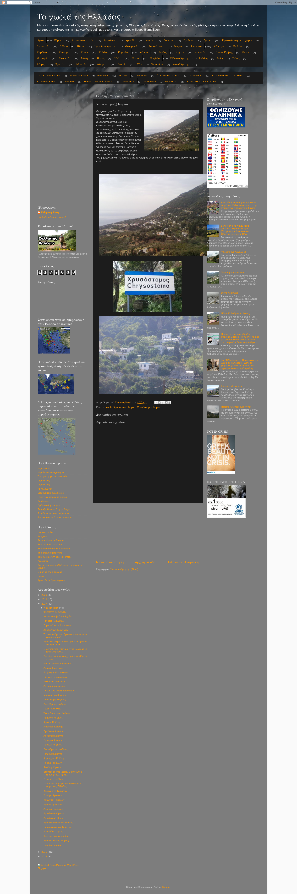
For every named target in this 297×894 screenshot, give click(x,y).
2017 (44, 604)
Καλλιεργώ (43, 501)
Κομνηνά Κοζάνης (53, 717)
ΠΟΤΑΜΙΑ (150, 81)
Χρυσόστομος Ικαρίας (149, 407)
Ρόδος (220, 58)
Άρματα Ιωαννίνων (53, 668)
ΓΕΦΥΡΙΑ (142, 75)
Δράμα (208, 40)
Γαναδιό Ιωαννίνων (53, 621)
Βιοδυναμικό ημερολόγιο (51, 493)
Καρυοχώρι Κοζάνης (54, 758)
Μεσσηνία (64, 58)
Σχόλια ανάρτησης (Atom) (124, 569)
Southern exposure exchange (54, 548)
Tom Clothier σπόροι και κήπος (55, 557)
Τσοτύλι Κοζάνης (52, 744)
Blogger (166, 887)
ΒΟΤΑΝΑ (102, 75)
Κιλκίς (84, 52)
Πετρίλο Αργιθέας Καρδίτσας (236, 406)
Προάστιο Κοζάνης (53, 731)
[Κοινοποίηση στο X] (162, 402)
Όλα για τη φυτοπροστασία (52, 476)
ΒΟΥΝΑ (123, 75)
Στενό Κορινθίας (229, 293)
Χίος (139, 64)
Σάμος (236, 58)
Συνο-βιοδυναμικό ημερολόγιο (54, 509)
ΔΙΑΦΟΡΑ (195, 75)
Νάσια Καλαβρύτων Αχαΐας (57, 616)
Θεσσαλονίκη (156, 46)
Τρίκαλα (60, 64)
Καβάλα (238, 46)
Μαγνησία (42, 58)
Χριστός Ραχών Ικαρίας (55, 836)
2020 (44, 595)
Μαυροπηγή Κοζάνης (54, 695)
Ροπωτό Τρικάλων (53, 779)
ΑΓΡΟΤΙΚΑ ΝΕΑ (78, 75)
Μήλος (245, 52)
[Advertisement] (147, 531)
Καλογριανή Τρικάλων (55, 791)
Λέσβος (162, 52)
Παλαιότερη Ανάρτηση (183, 562)
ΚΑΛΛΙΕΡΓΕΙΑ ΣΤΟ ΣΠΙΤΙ (227, 75)
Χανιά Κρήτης (181, 64)
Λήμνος (180, 52)
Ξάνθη (84, 58)
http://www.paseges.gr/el (51, 472)
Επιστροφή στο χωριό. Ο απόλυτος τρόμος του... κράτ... (62, 773)
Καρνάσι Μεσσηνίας (232, 386)
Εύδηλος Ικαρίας (52, 845)
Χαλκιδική (157, 64)
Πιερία (136, 58)
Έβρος (57, 40)
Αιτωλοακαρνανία (82, 40)
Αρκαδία (130, 40)
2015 (44, 856)
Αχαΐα (149, 40)
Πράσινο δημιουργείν (49, 505)
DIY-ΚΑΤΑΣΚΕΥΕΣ (48, 75)
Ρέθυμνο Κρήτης (179, 58)
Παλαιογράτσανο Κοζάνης (57, 827)
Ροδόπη (203, 58)
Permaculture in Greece (51, 540)
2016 (44, 852)
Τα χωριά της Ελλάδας (78, 16)
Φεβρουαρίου (51, 608)
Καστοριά (64, 52)
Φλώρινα (102, 64)
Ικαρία (178, 46)
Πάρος (100, 58)
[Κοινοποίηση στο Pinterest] (169, 402)
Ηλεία (80, 46)
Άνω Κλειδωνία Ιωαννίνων (57, 663)
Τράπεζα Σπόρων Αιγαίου (51, 580)
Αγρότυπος (44, 484)
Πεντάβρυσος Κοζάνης (55, 749)
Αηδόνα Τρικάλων (53, 809)
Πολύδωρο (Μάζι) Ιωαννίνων (58, 690)
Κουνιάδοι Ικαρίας (53, 831)
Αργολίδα (109, 40)
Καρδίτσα (42, 52)
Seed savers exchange (50, 544)
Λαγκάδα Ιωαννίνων (54, 686)
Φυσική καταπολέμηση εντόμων (55, 517)
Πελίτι (41, 576)
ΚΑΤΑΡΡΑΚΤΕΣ (46, 81)
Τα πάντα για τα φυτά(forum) (53, 513)
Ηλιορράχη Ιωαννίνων (55, 677)
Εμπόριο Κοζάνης (52, 740)
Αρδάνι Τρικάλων (52, 804)
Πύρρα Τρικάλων (52, 763)
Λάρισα (143, 52)
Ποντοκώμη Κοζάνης (54, 699)
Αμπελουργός (45, 488)
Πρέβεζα (155, 58)
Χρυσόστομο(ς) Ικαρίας (56, 840)
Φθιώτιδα (81, 64)
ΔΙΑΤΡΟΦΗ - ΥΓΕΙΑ (168, 75)
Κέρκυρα (219, 46)
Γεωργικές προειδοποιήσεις (52, 497)
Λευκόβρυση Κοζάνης (55, 704)
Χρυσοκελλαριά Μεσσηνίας (58, 822)
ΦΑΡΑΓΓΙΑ (171, 81)
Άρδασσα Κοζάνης (53, 735)
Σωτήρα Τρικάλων (53, 795)
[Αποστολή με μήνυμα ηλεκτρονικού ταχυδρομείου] (156, 402)
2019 (44, 599)
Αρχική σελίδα (145, 562)
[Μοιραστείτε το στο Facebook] (166, 402)
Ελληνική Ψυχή (50, 212)
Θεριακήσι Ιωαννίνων (54, 611)
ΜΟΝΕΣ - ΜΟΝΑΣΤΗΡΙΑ (98, 81)
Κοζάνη (103, 52)
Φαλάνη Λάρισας (52, 767)
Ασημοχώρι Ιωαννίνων (55, 672)
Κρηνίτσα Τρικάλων (53, 800)
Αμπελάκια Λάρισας (53, 813)
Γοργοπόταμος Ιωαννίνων (57, 625)
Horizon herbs (45, 532)
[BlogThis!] (159, 402)
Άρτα (40, 40)
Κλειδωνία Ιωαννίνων (54, 681)
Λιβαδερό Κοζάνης (53, 726)
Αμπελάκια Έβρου (53, 818)
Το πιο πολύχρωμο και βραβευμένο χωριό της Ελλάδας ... (62, 785)
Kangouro (43, 536)
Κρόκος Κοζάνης (52, 722)
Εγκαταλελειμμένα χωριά (237, 40)
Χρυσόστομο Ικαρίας (124, 407)
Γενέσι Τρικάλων (52, 708)
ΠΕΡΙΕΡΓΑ (129, 81)
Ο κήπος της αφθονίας (50, 572)
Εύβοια (64, 46)
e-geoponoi (44, 468)
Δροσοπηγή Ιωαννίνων (55, 630)
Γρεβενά (188, 40)
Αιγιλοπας (43, 561)
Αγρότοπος (44, 480)
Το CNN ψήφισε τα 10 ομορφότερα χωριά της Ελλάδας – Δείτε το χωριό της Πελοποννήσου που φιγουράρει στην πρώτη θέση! (239, 364)
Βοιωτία (168, 40)
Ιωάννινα (196, 46)
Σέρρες (41, 64)
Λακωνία (200, 52)
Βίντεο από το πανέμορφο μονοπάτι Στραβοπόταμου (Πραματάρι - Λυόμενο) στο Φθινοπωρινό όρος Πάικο (235, 230)
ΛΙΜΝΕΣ (69, 81)
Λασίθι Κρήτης (224, 52)
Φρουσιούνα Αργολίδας (233, 252)
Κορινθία (123, 52)
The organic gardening (50, 552)
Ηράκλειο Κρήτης (105, 46)
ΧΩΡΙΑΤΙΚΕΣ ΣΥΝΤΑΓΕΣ (201, 81)
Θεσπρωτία (131, 46)
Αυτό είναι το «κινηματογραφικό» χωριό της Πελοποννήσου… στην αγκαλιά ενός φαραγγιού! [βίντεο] (239, 205)
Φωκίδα (122, 64)
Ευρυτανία (43, 46)
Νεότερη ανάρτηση (110, 562)
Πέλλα (117, 58)
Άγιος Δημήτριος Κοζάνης (57, 713)
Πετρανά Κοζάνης (52, 753)
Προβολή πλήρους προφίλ (52, 217)
